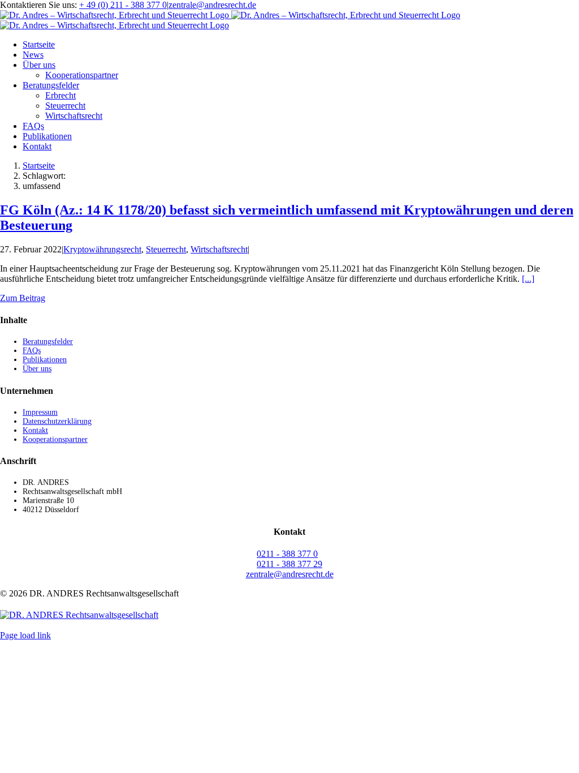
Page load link (25, 635)
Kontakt (35, 430)
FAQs (32, 350)
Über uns (37, 368)
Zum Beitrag (22, 298)
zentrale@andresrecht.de (212, 5)
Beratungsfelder (48, 341)
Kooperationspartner (55, 439)
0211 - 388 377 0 (287, 554)
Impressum (40, 412)
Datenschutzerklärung (57, 421)
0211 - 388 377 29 (289, 564)
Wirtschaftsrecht (219, 249)
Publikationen (45, 359)
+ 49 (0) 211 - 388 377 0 (123, 5)
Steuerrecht (166, 249)
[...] (528, 279)
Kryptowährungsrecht (102, 249)
